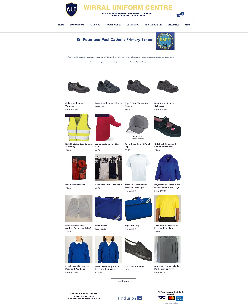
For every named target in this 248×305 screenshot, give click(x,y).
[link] (180, 14)
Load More (123, 281)
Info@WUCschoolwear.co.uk (128, 16)
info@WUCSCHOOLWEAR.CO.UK (84, 299)
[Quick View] (78, 86)
